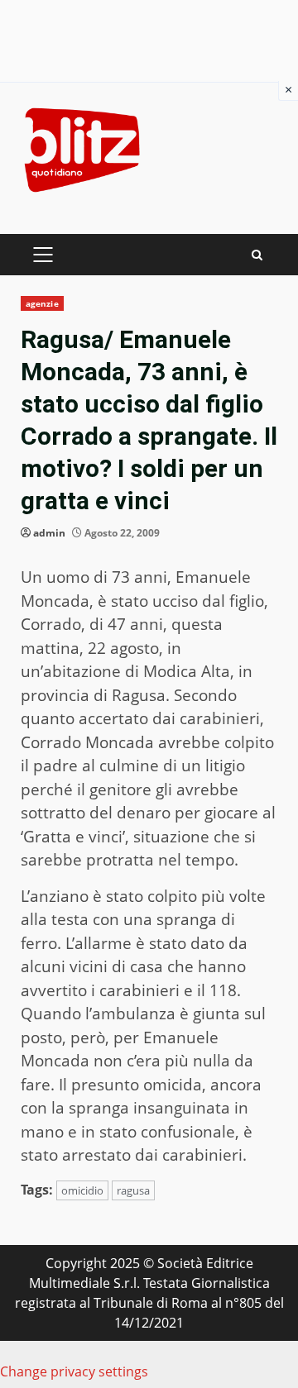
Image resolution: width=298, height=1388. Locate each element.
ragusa (133, 1190)
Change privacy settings (74, 1371)
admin (49, 533)
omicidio (82, 1190)
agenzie (42, 303)
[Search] (257, 255)
